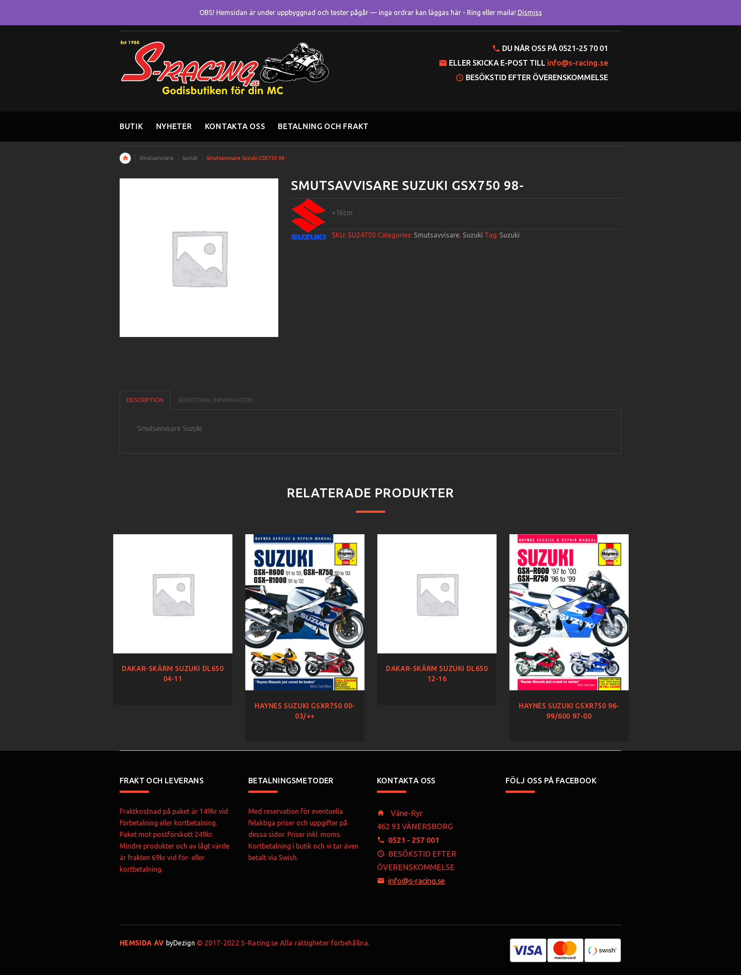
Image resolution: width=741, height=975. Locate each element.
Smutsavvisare (156, 158)
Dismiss (530, 12)
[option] (173, 611)
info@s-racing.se (577, 62)
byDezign (157, 943)
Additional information (215, 400)
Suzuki (190, 158)
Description (145, 400)
